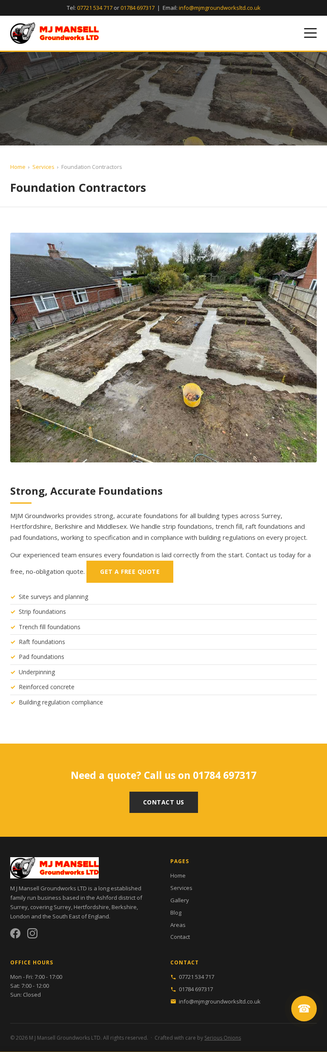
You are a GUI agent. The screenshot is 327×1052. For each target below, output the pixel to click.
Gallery (179, 900)
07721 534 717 (94, 7)
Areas (178, 925)
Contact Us (163, 802)
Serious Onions (222, 1037)
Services (43, 167)
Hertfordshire (91, 907)
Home (18, 167)
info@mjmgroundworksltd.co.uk (220, 7)
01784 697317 (137, 7)
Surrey (62, 907)
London (20, 916)
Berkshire (124, 907)
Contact (180, 937)
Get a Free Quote (130, 571)
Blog (175, 912)
